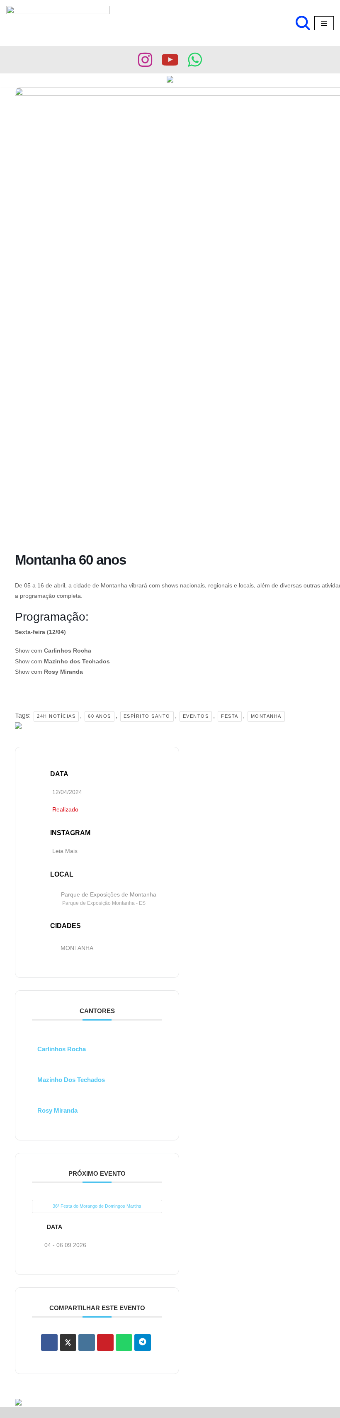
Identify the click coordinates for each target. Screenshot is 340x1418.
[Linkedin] (86, 1342)
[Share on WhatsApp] (124, 1342)
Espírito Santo (147, 716)
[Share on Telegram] (142, 1342)
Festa (229, 716)
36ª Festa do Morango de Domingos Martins (97, 1206)
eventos (196, 716)
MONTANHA (77, 948)
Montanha (266, 716)
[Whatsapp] (195, 59)
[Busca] (303, 23)
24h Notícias (56, 716)
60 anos (99, 716)
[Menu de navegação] (324, 23)
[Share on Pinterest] (105, 1342)
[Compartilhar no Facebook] (49, 1342)
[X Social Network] (68, 1342)
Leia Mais (65, 851)
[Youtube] (170, 59)
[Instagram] (145, 59)
